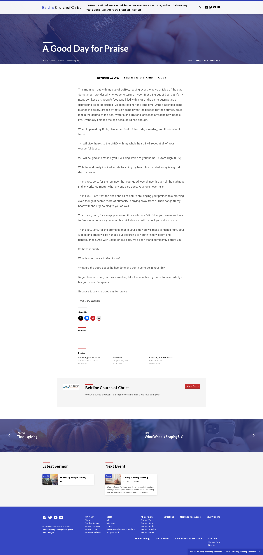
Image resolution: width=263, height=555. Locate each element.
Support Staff (113, 532)
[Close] (260, 552)
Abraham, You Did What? (161, 357)
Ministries (125, 5)
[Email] (219, 7)
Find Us (211, 545)
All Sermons (111, 5)
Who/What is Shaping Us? (164, 437)
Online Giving (180, 5)
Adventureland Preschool (116, 9)
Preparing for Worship (89, 357)
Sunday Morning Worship (136, 477)
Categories (200, 60)
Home (44, 60)
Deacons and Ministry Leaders (121, 529)
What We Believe (93, 532)
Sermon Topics (147, 520)
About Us (89, 520)
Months (214, 60)
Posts (53, 60)
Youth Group (93, 9)
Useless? (117, 357)
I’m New (90, 5)
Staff (100, 5)
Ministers (111, 523)
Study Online (163, 5)
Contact (136, 9)
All (108, 520)
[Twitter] (210, 7)
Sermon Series (147, 523)
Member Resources (143, 5)
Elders (109, 526)
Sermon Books (147, 526)
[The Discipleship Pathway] (50, 479)
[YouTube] (214, 7)
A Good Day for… (73, 60)
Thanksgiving (27, 437)
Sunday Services (92, 523)
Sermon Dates (147, 532)
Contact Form (214, 542)
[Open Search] (200, 8)
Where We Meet (92, 526)
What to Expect (92, 529)
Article (60, 60)
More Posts (192, 386)
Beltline (61, 7)
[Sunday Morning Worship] (113, 479)
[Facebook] (206, 7)
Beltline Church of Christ (138, 77)
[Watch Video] (61, 481)
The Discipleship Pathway (73, 477)
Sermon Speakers (149, 529)
